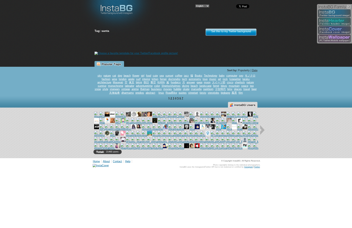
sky (100, 75)
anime (135, 89)
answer (191, 82)
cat (114, 75)
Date (254, 70)
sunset (169, 75)
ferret (216, 85)
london (122, 79)
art (219, 79)
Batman (145, 89)
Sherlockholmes (171, 85)
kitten (155, 79)
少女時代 (220, 89)
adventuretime (144, 85)
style (105, 89)
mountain (234, 85)
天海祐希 (114, 92)
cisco (230, 82)
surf (138, 79)
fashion (106, 79)
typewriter (235, 79)
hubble (177, 89)
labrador (129, 85)
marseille (196, 89)
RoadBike (171, 92)
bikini (139, 82)
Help (127, 161)
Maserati (118, 82)
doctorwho (174, 79)
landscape (205, 85)
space (244, 85)
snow (98, 89)
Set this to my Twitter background (231, 31)
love (205, 79)
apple (131, 79)
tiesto (203, 92)
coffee (178, 75)
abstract (150, 92)
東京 (131, 82)
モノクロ (250, 75)
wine (114, 79)
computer (231, 75)
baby (222, 75)
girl (142, 75)
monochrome (115, 85)
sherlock (240, 82)
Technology (210, 75)
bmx (229, 89)
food (148, 75)
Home (96, 161)
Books (198, 75)
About (106, 161)
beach (127, 75)
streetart (193, 92)
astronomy (195, 79)
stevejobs (213, 92)
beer (254, 89)
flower (135, 75)
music (212, 79)
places (238, 89)
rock (225, 79)
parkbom (208, 89)
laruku (246, 79)
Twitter (257, 167)
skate (186, 89)
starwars (115, 89)
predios (139, 92)
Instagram (248, 167)
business (156, 89)
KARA (161, 82)
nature (107, 75)
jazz (186, 75)
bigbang (225, 92)
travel (246, 89)
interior (146, 79)
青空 (153, 82)
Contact (117, 161)
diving (185, 85)
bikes (224, 85)
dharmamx (127, 92)
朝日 (146, 82)
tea (252, 85)
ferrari (163, 79)
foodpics (176, 82)
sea (162, 75)
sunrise (102, 85)
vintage (125, 89)
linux (161, 92)
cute (155, 75)
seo (241, 75)
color (157, 85)
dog (120, 75)
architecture (104, 82)
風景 (234, 92)
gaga (199, 82)
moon (207, 82)
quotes (183, 92)
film (241, 92)
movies (167, 89)
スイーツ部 (218, 82)
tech (184, 79)
